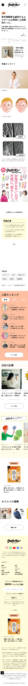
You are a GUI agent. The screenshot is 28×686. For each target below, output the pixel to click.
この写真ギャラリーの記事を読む (14, 212)
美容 (16, 565)
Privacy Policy (17, 678)
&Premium (9, 675)
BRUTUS (7, 673)
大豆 (13, 274)
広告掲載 (11, 678)
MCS (17, 677)
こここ (13, 677)
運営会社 (20, 647)
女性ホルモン (21, 274)
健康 (3, 13)
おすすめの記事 (5, 572)
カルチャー (17, 569)
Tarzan (14, 675)
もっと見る (14, 355)
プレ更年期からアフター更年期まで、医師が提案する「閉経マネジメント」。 (14, 235)
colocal (19, 675)
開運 (3, 570)
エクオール (5, 274)
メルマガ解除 (14, 610)
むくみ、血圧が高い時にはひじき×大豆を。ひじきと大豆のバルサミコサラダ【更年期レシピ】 (14, 226)
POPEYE (12, 673)
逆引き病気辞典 (19, 574)
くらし (16, 567)
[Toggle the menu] (3, 4)
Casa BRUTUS (18, 673)
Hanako (4, 675)
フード (3, 569)
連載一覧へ (14, 527)
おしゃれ (4, 567)
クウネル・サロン (8, 677)
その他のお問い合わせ (14, 649)
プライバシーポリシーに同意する (15, 593)
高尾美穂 (19, 279)
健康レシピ (4, 574)
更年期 (12, 279)
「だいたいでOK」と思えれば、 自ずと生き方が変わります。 (14, 230)
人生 (16, 570)
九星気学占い (18, 572)
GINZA (24, 673)
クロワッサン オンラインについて (9, 647)
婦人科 (4, 279)
